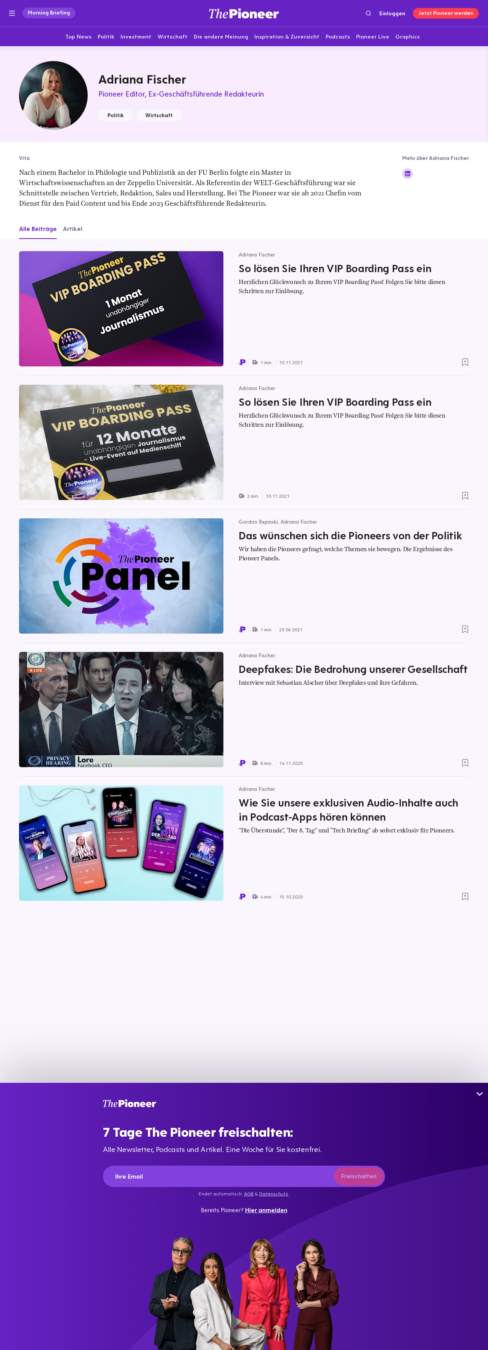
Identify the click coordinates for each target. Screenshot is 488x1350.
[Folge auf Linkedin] (407, 173)
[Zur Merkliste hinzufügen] (465, 362)
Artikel (72, 228)
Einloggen (392, 13)
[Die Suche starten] (368, 13)
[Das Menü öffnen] (12, 13)
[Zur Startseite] (244, 13)
